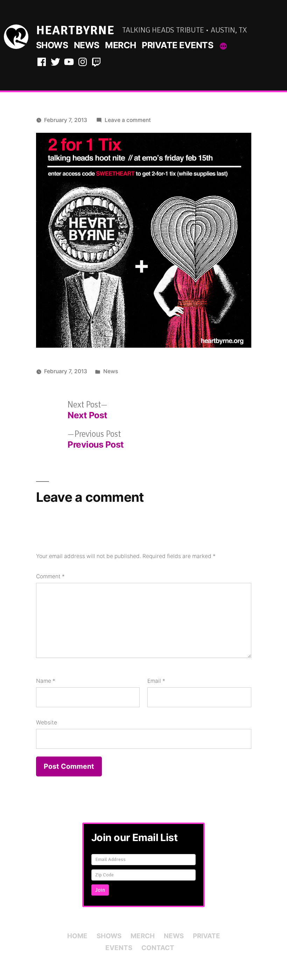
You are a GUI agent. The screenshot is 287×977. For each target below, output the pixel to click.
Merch (120, 45)
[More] (223, 46)
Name (45, 681)
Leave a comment (128, 120)
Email (156, 681)
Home (77, 936)
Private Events (177, 45)
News (86, 45)
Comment (50, 576)
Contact (157, 948)
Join (100, 889)
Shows (52, 45)
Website (46, 722)
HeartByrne (75, 30)
